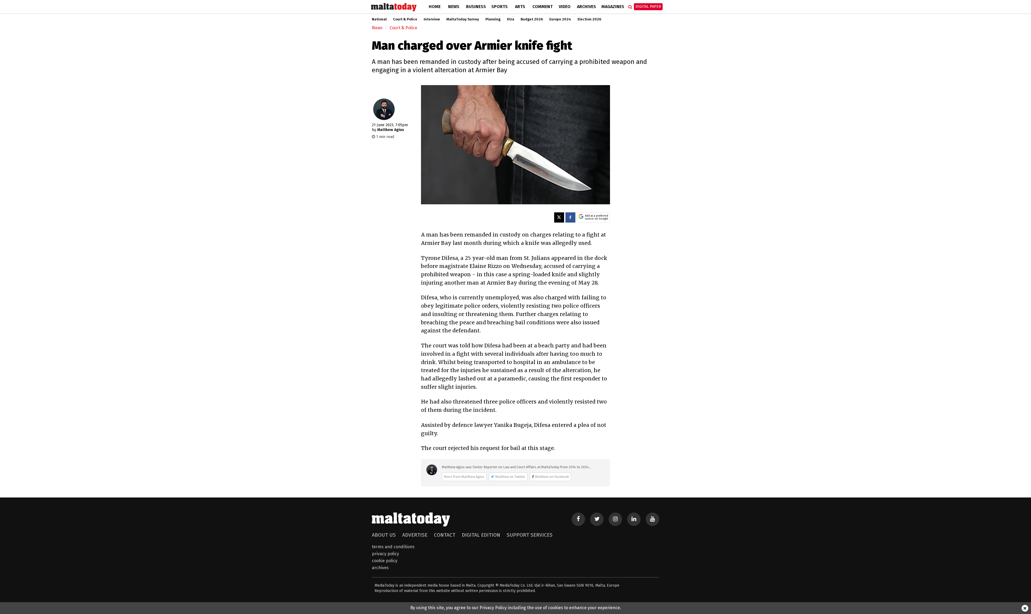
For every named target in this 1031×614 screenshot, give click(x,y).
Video (565, 6)
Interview (432, 19)
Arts (520, 6)
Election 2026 (589, 19)
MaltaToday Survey (462, 19)
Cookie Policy (384, 560)
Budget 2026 (532, 19)
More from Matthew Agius (464, 477)
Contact (444, 535)
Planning (492, 19)
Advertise (414, 535)
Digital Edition (481, 535)
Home (435, 6)
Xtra (510, 19)
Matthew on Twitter (510, 477)
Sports (499, 6)
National (379, 19)
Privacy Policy (385, 553)
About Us (384, 535)
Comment (542, 6)
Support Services (530, 535)
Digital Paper (648, 6)
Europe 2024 (560, 19)
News (453, 6)
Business (476, 6)
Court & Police (405, 19)
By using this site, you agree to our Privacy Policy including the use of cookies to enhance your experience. (515, 607)
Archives (586, 6)
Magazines (612, 6)
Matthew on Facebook (552, 477)
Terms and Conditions (393, 546)
